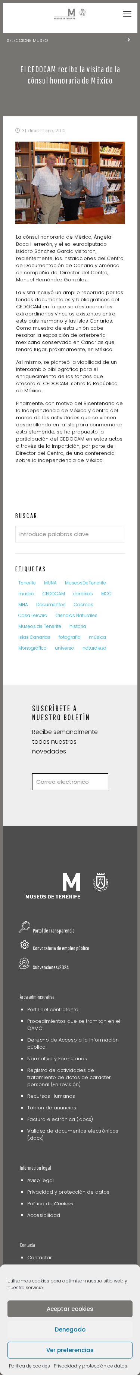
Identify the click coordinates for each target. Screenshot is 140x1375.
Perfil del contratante (52, 1009)
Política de (50, 1203)
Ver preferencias (70, 1350)
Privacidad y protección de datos (90, 1366)
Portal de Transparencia (54, 930)
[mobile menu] (127, 14)
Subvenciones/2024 (51, 967)
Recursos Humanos (51, 1096)
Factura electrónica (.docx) (60, 1119)
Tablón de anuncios (51, 1107)
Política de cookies (29, 1366)
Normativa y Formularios (57, 1058)
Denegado (70, 1329)
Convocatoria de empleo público (61, 948)
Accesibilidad (43, 1215)
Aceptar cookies (70, 1309)
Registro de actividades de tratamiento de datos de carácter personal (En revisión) (69, 1077)
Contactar (39, 1257)
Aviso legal (40, 1180)
